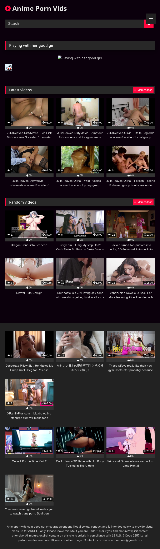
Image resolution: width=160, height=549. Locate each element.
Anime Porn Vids (39, 8)
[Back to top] (147, 537)
